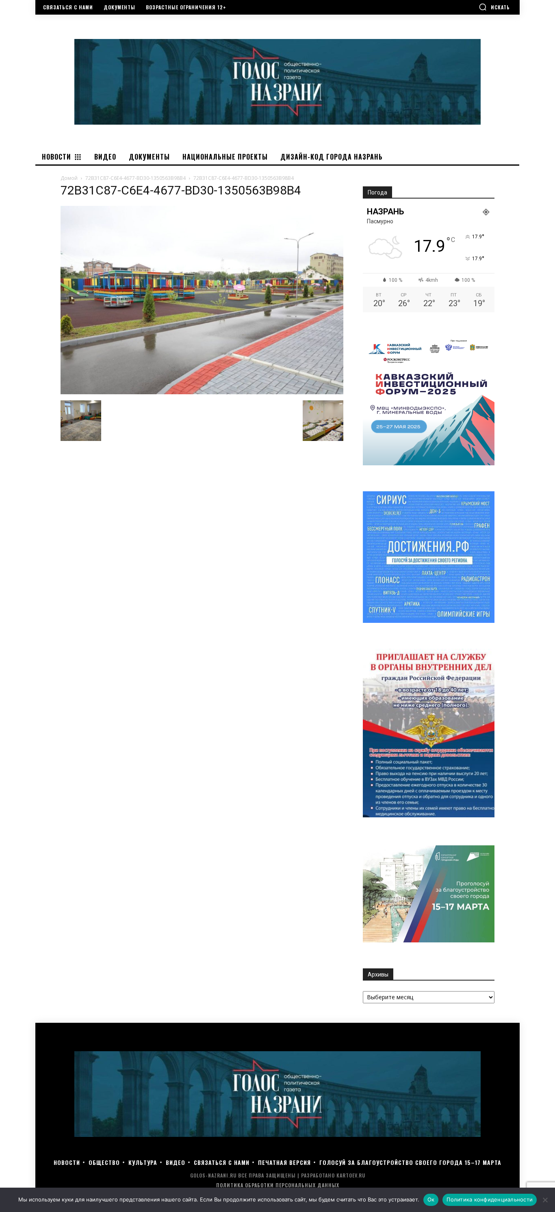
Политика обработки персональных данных (277, 1185)
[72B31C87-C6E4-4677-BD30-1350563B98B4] (202, 392)
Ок (431, 1199)
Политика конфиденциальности (490, 1199)
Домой (69, 178)
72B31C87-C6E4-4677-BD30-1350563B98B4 (135, 178)
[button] (494, 7)
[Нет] (545, 1200)
